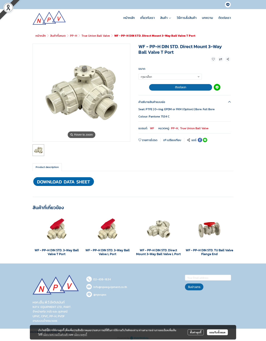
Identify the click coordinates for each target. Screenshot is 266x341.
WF (152, 128)
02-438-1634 (102, 279)
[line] (228, 4)
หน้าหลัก (40, 35)
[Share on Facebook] (200, 140)
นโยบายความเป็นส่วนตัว (56, 334)
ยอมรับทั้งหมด (217, 332)
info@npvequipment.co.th (110, 287)
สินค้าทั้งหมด (58, 35)
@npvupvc (99, 294)
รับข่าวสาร (194, 287)
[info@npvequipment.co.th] (89, 286)
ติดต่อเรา (180, 87)
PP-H (73, 35)
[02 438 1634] (89, 278)
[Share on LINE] (205, 140)
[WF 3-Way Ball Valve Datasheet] (64, 181)
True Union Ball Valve (95, 35)
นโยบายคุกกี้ (80, 334)
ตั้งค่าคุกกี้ (195, 332)
